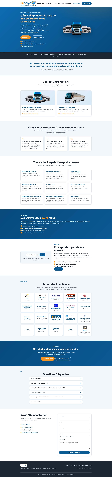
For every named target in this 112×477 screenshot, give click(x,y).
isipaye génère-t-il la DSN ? (38, 392)
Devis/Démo (68, 3)
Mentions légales (81, 468)
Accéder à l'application (28, 430)
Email (60, 422)
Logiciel (54, 3)
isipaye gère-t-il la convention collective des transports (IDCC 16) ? (48, 387)
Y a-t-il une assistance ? (37, 401)
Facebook (89, 468)
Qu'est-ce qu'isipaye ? (36, 378)
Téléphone (61, 428)
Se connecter (86, 3)
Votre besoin (62, 439)
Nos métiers (69, 465)
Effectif (61, 434)
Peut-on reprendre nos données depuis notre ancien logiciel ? (46, 397)
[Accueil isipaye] (28, 3)
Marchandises (40, 3)
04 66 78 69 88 (76, 3)
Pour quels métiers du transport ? (39, 383)
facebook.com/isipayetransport (30, 432)
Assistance (81, 465)
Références (61, 3)
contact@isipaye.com (63, 358)
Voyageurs (48, 3)
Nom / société (62, 416)
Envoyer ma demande (74, 452)
